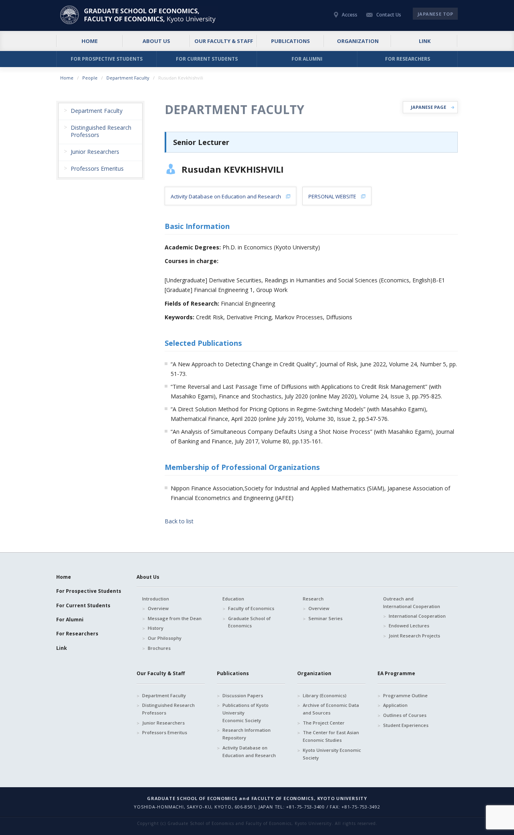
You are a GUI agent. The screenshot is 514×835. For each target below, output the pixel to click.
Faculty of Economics (251, 608)
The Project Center (324, 723)
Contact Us (388, 14)
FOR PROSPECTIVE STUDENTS (107, 58)
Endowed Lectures (409, 626)
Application (395, 705)
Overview (158, 608)
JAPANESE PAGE (428, 107)
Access (349, 14)
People (90, 78)
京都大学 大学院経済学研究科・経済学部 (139, 15)
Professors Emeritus (164, 732)
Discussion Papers (242, 695)
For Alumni (70, 619)
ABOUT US (156, 41)
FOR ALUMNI (307, 58)
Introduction (155, 599)
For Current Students (83, 605)
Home (66, 78)
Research (313, 599)
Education (233, 599)
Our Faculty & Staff (161, 673)
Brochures (159, 648)
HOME (90, 41)
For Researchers (77, 633)
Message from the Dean (175, 618)
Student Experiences (405, 725)
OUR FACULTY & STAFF (223, 41)
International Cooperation (417, 616)
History (155, 628)
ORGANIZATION (358, 41)
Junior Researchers (163, 723)
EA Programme (396, 673)
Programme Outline (405, 695)
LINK (424, 41)
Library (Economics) (325, 695)
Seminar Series (325, 618)
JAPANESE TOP (435, 14)
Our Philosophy (165, 638)
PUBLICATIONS (290, 41)
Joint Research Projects (414, 636)
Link (61, 648)
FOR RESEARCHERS (407, 58)
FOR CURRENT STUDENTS (207, 58)
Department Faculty (127, 78)
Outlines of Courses (404, 715)
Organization (314, 673)
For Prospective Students (88, 591)
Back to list (179, 521)
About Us (148, 577)
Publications (233, 673)
